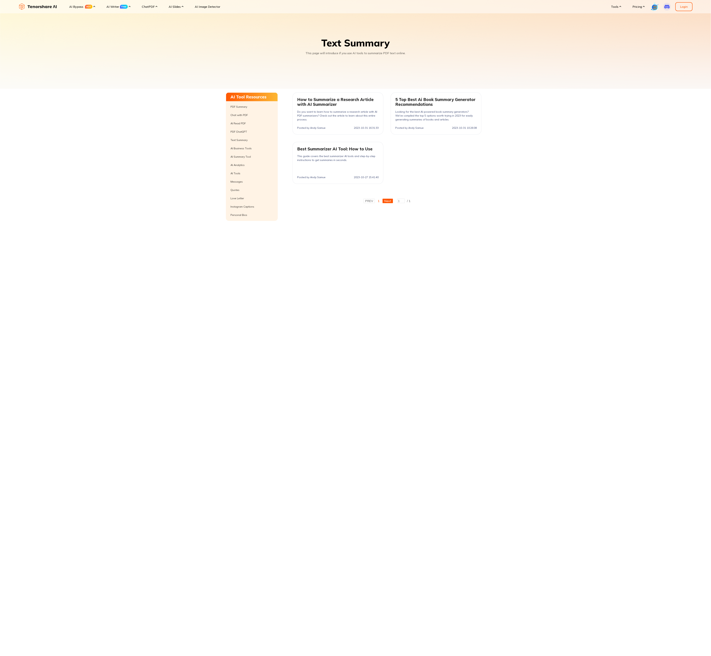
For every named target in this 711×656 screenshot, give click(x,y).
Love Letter (237, 198)
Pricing (637, 7)
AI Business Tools (241, 148)
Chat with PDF (239, 115)
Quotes (235, 190)
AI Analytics (238, 165)
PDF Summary (239, 106)
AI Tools (235, 173)
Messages (237, 181)
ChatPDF (148, 7)
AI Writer (112, 7)
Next (387, 201)
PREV (369, 201)
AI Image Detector (207, 7)
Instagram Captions (242, 206)
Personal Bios (239, 215)
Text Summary (239, 140)
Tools (614, 7)
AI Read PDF (238, 123)
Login (684, 7)
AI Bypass (76, 7)
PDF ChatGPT (239, 131)
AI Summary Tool (241, 156)
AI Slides (175, 7)
